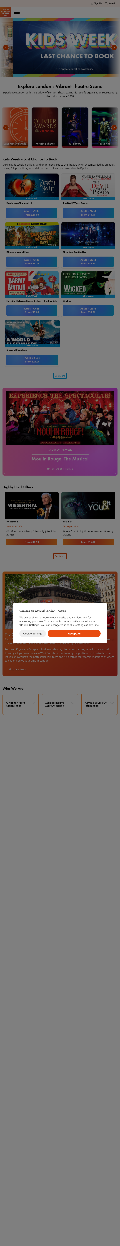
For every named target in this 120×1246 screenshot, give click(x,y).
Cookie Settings (32, 633)
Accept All (74, 633)
